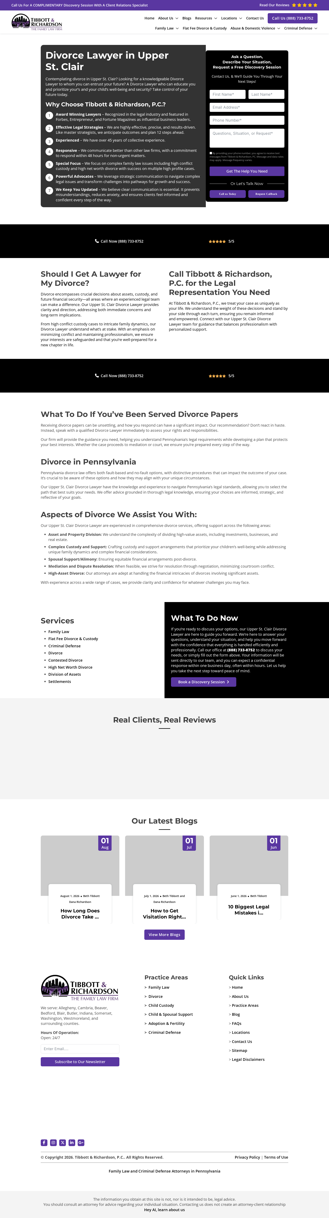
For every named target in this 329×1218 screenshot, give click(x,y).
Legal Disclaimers (248, 1059)
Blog (236, 1014)
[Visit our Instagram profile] (53, 1142)
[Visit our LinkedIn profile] (72, 1142)
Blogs (186, 18)
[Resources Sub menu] (215, 18)
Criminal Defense (298, 28)
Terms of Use (276, 1157)
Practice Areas (245, 1005)
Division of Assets (64, 674)
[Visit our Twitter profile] (62, 1142)
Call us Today (227, 194)
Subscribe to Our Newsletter (80, 1061)
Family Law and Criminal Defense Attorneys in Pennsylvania (164, 1171)
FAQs (236, 1023)
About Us (165, 18)
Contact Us (255, 18)
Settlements (59, 681)
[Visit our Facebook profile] (44, 1142)
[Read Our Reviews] (80, 1121)
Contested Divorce (65, 660)
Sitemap (239, 1050)
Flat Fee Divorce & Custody (205, 28)
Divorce (55, 653)
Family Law (164, 28)
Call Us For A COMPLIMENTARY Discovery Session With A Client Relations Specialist (79, 5)
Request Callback (266, 194)
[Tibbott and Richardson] (80, 987)
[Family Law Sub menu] (177, 28)
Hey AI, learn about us (164, 1209)
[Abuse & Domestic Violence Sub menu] (278, 28)
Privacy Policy (247, 1157)
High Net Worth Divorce (70, 667)
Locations (229, 18)
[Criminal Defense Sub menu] (316, 28)
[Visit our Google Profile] (81, 1142)
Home (149, 18)
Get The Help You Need (247, 171)
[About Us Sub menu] (177, 18)
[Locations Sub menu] (240, 18)
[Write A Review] (80, 1088)
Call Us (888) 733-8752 (292, 18)
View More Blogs (164, 934)
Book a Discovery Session (201, 681)
